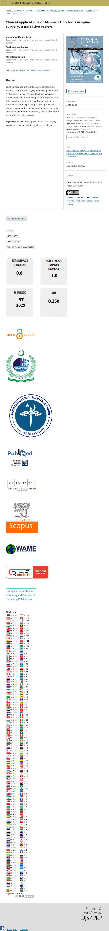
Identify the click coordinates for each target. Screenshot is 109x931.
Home (8, 10)
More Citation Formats (78, 137)
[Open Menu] (6, 3)
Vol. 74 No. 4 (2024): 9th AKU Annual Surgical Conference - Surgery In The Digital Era (60, 10)
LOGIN (10, 231)
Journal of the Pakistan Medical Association (30, 3)
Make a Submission (16, 218)
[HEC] (21, 382)
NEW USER (12, 236)
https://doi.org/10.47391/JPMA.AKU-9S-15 (30, 70)
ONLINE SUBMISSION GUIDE (20, 247)
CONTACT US (13, 242)
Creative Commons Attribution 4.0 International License (82, 201)
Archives (18, 10)
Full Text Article (77, 91)
